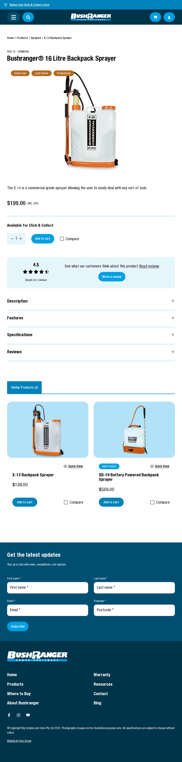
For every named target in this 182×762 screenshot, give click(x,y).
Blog (97, 703)
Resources (103, 685)
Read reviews (149, 267)
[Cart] (155, 17)
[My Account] (169, 17)
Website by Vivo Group (19, 741)
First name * (14, 578)
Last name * (100, 578)
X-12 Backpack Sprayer (33, 475)
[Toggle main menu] (13, 17)
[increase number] (21, 238)
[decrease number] (12, 238)
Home (10, 38)
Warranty (102, 675)
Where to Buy (19, 694)
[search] (28, 17)
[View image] (91, 120)
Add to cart (42, 239)
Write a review (112, 277)
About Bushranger (23, 703)
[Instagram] (18, 715)
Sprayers (36, 38)
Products (22, 38)
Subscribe (18, 627)
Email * (11, 601)
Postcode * (100, 601)
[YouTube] (28, 715)
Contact (101, 694)
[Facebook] (9, 715)
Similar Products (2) (24, 388)
